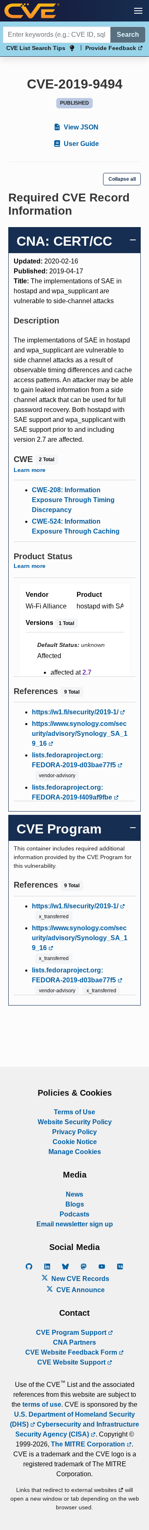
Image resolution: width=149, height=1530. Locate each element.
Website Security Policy (75, 1121)
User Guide (80, 143)
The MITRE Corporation (89, 1444)
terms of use (41, 1404)
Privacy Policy (74, 1131)
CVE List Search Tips (35, 48)
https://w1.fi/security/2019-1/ (76, 712)
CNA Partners (74, 1342)
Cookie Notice (75, 1141)
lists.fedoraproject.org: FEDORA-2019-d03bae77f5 (75, 760)
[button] (138, 10)
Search (128, 34)
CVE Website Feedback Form (72, 1352)
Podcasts (74, 1214)
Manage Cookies (74, 1151)
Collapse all (122, 179)
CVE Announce (80, 1289)
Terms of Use (74, 1112)
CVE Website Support (72, 1362)
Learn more (30, 470)
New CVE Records (79, 1278)
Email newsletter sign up (74, 1224)
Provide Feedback (111, 48)
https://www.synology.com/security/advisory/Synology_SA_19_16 (79, 733)
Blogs (74, 1204)
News (74, 1194)
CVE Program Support (72, 1332)
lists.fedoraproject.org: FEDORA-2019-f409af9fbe (73, 792)
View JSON (80, 127)
